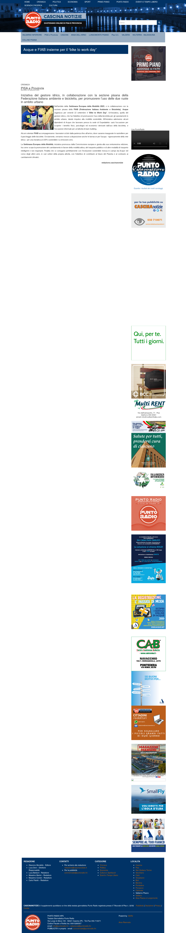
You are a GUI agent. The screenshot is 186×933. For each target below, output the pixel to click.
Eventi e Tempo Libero (109, 875)
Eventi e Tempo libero (147, 2)
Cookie (26, 908)
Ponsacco (139, 888)
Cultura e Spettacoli (108, 872)
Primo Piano (103, 2)
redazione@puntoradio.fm (80, 926)
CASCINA (64, 35)
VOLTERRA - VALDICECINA (143, 35)
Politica (57, 2)
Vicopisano (140, 877)
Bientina (139, 883)
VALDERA (126, 35)
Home (27, 2)
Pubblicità (140, 905)
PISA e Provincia (51, 35)
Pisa (137, 867)
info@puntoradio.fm (61, 926)
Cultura (53, 5)
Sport (88, 2)
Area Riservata (125, 922)
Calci (138, 875)
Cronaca (41, 2)
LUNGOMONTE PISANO (99, 35)
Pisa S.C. (115, 35)
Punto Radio (123, 2)
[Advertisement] (74, 70)
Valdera (139, 895)
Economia (72, 2)
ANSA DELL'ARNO (78, 35)
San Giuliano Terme (144, 870)
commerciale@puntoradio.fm (76, 872)
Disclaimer (149, 905)
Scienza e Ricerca (33, 5)
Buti (137, 880)
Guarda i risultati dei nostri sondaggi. (148, 188)
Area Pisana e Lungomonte (147, 898)
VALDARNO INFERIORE (32, 35)
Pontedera (140, 885)
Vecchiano (140, 872)
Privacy (158, 905)
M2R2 (130, 916)
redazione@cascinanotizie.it (75, 867)
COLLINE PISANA (29, 40)
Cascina (139, 865)
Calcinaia (139, 890)
